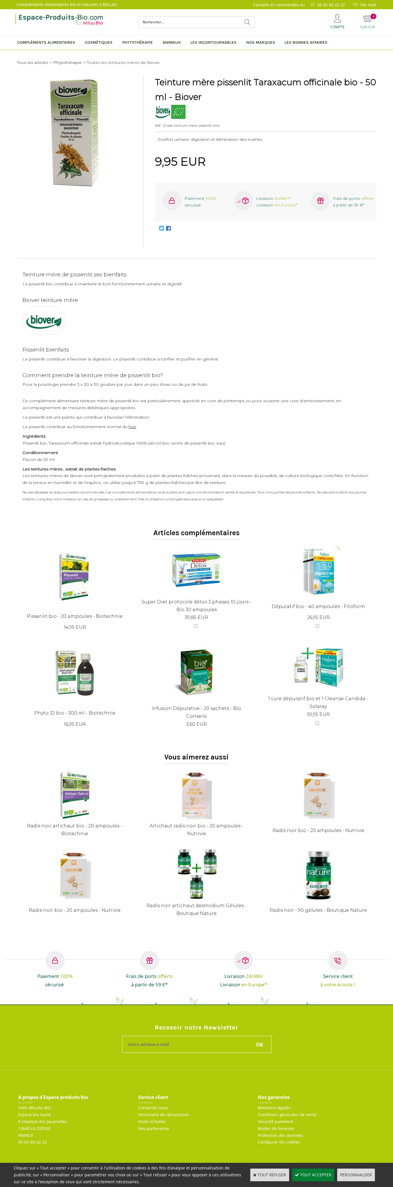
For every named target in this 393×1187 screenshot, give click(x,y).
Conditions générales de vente (287, 1114)
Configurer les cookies (279, 1142)
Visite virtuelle (151, 1121)
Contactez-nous (153, 1107)
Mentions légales (274, 1107)
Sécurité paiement (275, 1121)
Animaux (172, 42)
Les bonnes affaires (306, 42)
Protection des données (280, 1135)
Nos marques (260, 42)
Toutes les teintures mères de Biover (123, 62)
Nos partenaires (153, 1128)
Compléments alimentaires (46, 42)
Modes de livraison (276, 1128)
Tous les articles (32, 62)
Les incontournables (213, 42)
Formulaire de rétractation (163, 1114)
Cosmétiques (98, 42)
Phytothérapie (137, 42)
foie (132, 426)
